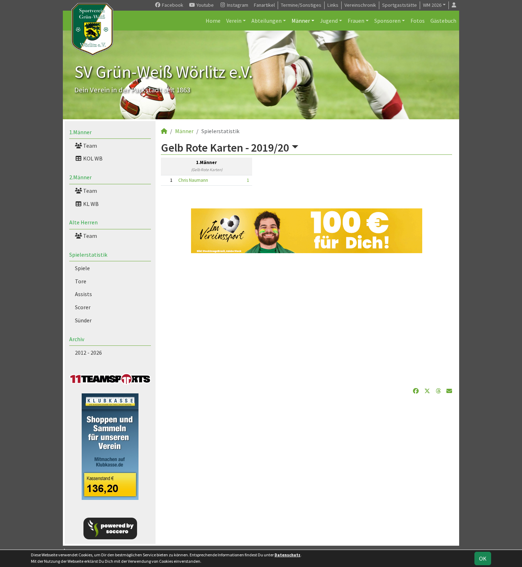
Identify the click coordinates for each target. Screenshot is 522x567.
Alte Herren (83, 222)
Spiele (82, 268)
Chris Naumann (193, 180)
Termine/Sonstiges (301, 5)
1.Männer (80, 132)
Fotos (417, 20)
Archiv (76, 339)
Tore (80, 281)
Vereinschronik (360, 5)
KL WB (90, 203)
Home (213, 20)
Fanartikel (264, 5)
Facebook (172, 5)
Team (89, 145)
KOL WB (92, 158)
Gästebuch (443, 20)
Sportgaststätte (399, 5)
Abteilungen (266, 20)
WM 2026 (432, 5)
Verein (233, 20)
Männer (301, 20)
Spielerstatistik (88, 254)
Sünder (83, 320)
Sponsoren (387, 20)
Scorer (83, 307)
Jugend (329, 20)
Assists (83, 294)
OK (482, 558)
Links (332, 5)
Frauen (356, 20)
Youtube (204, 5)
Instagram (237, 5)
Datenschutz (287, 554)
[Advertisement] (306, 320)
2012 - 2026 (88, 352)
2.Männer (80, 177)
